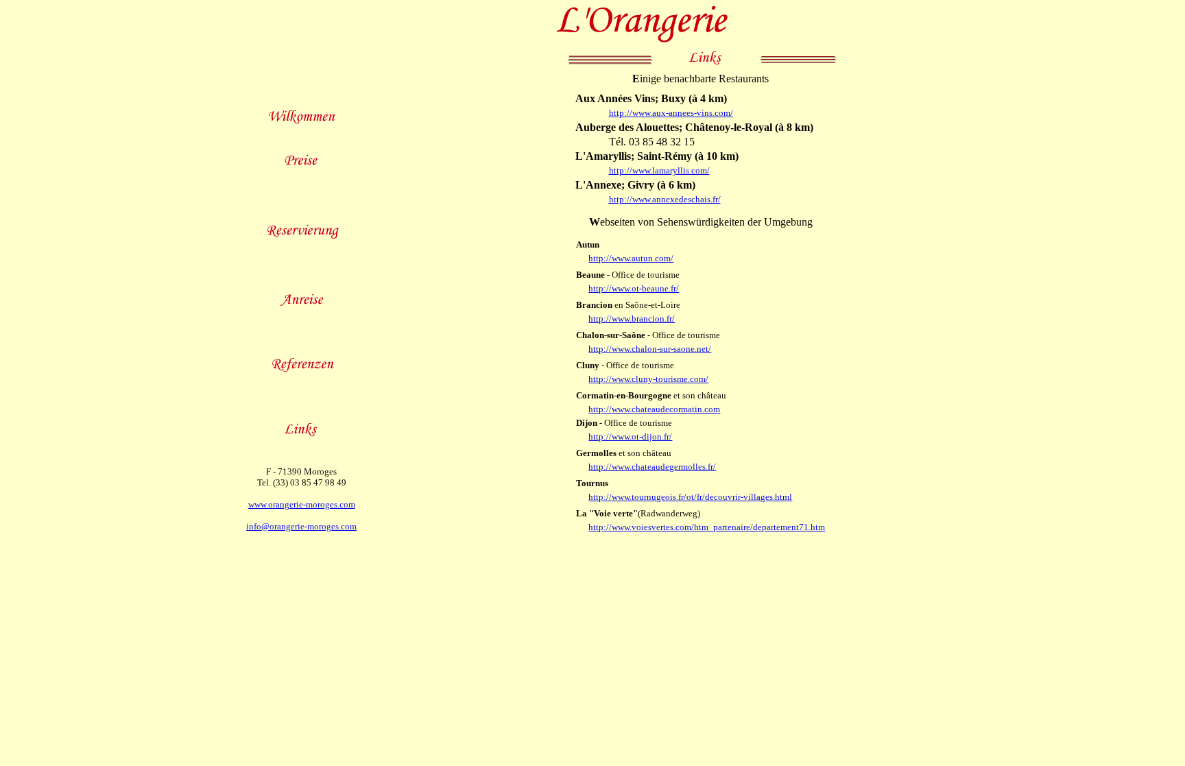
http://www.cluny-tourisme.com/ (648, 379)
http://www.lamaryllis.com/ (659, 170)
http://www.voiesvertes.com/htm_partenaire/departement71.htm (706, 527)
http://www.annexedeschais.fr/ (665, 199)
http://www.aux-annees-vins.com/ (671, 113)
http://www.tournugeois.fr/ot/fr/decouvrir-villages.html (690, 497)
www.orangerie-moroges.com (301, 504)
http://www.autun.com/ (630, 258)
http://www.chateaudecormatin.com (654, 409)
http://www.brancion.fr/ (631, 318)
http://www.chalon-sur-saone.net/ (649, 349)
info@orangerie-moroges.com (301, 526)
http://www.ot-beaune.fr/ (633, 288)
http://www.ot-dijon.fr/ (630, 436)
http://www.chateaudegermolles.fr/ (652, 467)
